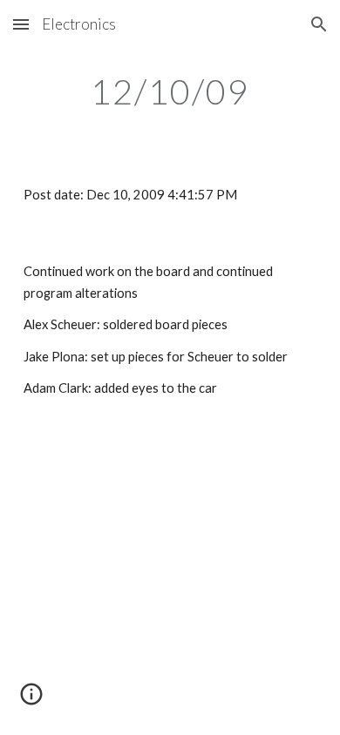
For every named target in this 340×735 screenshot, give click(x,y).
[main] (170, 91)
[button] (21, 24)
